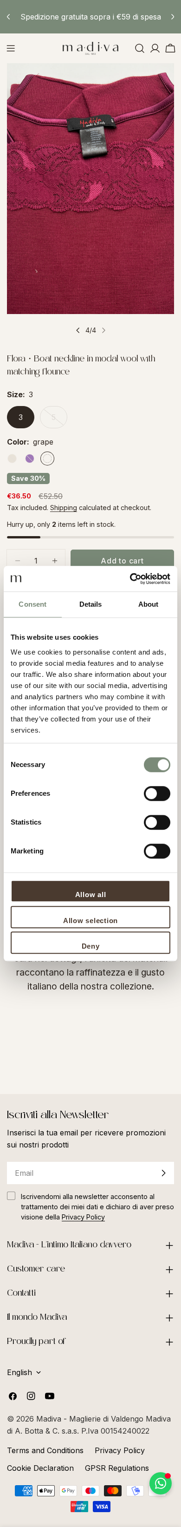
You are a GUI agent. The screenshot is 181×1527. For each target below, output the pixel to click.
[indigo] (30, 458)
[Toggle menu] (10, 48)
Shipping (63, 507)
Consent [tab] (32, 604)
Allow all (90, 894)
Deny (91, 946)
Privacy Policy (120, 1450)
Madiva (50, 1418)
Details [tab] (90, 604)
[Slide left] (78, 330)
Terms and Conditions (45, 1450)
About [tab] (148, 604)
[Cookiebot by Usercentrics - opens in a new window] (130, 579)
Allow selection (90, 920)
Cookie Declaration (40, 1468)
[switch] (157, 793)
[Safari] (12, 458)
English (19, 1372)
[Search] (139, 48)
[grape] (47, 458)
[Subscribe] (163, 1173)
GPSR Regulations (117, 1468)
